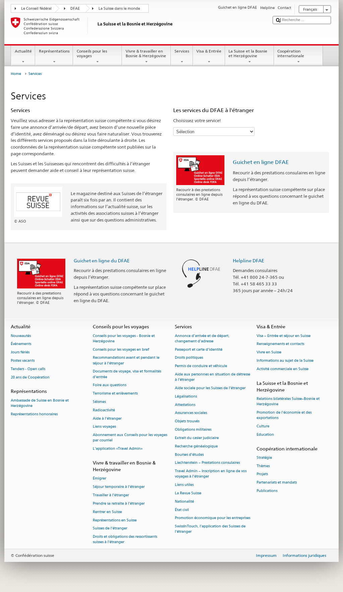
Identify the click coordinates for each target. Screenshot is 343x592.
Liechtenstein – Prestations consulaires (207, 463)
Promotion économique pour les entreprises (212, 518)
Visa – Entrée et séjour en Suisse (284, 336)
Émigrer (99, 479)
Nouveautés (21, 336)
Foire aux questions (109, 385)
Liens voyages (104, 427)
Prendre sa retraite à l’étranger (119, 503)
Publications (267, 491)
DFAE (75, 8)
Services (182, 51)
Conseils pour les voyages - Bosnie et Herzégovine (124, 338)
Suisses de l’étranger (110, 528)
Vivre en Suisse (269, 352)
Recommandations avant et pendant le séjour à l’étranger (126, 360)
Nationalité (184, 501)
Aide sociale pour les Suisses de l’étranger (210, 388)
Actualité (23, 51)
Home (16, 74)
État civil (182, 510)
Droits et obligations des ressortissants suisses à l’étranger (125, 539)
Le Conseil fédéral (36, 8)
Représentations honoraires (34, 414)
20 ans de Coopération (30, 377)
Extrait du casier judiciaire (197, 438)
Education (265, 434)
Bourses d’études (189, 454)
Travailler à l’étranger (111, 495)
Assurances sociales (191, 413)
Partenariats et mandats (277, 483)
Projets (262, 474)
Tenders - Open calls (28, 369)
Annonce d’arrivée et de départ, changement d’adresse (202, 338)
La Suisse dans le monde (119, 8)
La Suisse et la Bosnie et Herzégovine (247, 53)
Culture (263, 426)
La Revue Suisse (188, 493)
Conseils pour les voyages (92, 53)
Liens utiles (184, 485)
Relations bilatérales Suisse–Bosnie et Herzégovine (288, 401)
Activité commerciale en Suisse (282, 369)
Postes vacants (23, 360)
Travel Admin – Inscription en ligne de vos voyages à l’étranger (211, 474)
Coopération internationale (290, 53)
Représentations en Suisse (115, 520)
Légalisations (186, 396)
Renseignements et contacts (280, 344)
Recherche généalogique (196, 446)
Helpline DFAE (248, 260)
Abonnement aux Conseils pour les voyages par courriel (130, 438)
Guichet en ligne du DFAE (102, 260)
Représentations (54, 51)
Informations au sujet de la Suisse (285, 360)
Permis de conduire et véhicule (201, 366)
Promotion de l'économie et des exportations (284, 415)
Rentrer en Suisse (107, 512)
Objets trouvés (187, 421)
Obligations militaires (193, 429)
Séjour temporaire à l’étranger (119, 487)
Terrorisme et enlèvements (115, 394)
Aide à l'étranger (107, 418)
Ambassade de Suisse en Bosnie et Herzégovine (40, 403)
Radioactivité (104, 410)
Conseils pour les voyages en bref (121, 349)
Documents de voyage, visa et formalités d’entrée (127, 374)
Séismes (99, 402)
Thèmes (263, 466)
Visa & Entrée (208, 51)
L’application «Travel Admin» (118, 449)
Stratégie (264, 457)
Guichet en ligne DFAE (261, 162)
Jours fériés (20, 352)
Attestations (185, 405)
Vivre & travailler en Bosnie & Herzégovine (146, 53)
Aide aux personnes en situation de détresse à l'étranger (212, 377)
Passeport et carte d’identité (198, 349)
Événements (21, 344)
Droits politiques (189, 358)
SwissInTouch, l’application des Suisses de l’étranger (210, 529)
